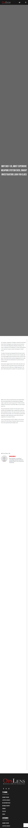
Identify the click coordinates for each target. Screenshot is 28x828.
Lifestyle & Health (6, 800)
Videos (3, 814)
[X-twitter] (6, 788)
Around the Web (5, 797)
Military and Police (6, 803)
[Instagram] (9, 788)
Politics (4, 811)
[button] (19, 2)
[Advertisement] (14, 384)
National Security (6, 805)
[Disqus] (13, 481)
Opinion (3, 808)
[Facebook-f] (3, 788)
